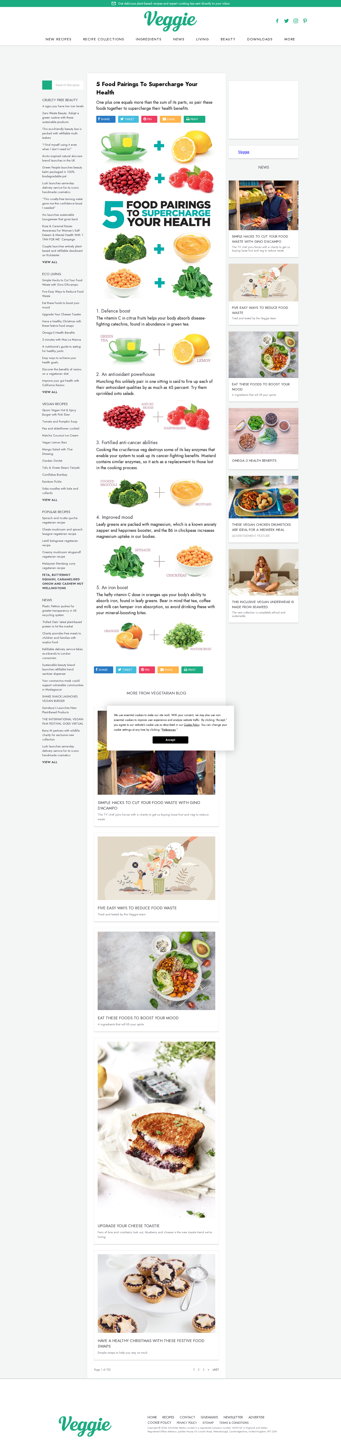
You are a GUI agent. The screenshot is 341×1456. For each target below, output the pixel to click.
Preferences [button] (169, 729)
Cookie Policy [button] (191, 725)
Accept (170, 740)
